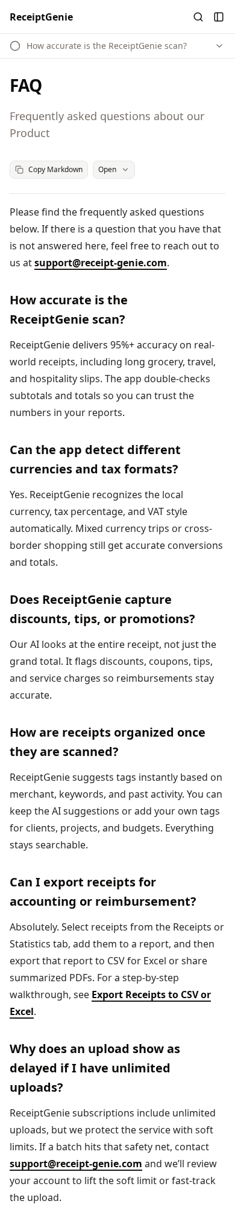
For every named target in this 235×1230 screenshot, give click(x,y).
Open (107, 169)
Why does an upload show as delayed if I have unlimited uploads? (95, 1067)
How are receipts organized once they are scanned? (107, 742)
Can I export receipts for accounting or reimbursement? (103, 891)
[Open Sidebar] (218, 17)
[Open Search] (198, 17)
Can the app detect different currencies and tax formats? (95, 459)
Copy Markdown (55, 169)
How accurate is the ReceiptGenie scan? (69, 309)
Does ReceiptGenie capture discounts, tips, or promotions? (102, 609)
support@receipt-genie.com (100, 262)
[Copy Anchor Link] (218, 310)
